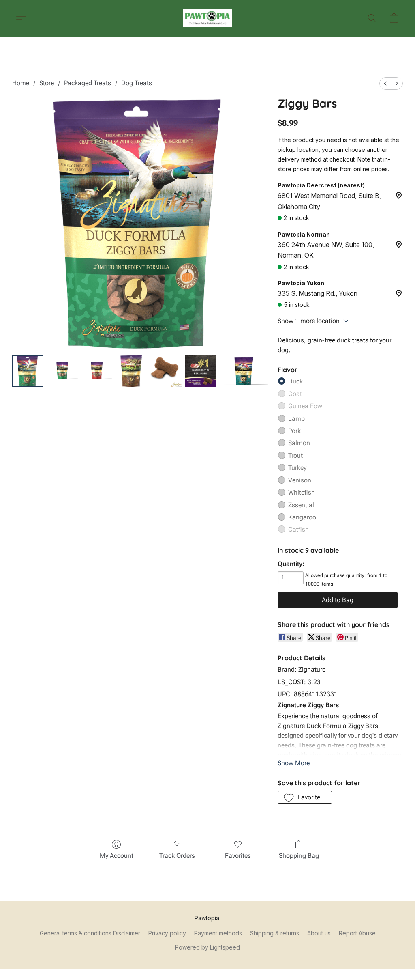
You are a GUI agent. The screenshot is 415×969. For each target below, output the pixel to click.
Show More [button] (294, 763)
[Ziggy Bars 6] (243, 371)
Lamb (296, 418)
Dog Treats (136, 83)
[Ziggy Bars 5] (200, 371)
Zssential (301, 505)
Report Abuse (357, 933)
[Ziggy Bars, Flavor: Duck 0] (27, 371)
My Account (116, 855)
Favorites (238, 855)
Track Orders (177, 855)
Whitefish (301, 492)
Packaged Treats (87, 83)
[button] (208, 18)
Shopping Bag (299, 855)
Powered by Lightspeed (207, 947)
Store (46, 83)
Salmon (299, 443)
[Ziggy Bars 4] (166, 371)
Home (20, 83)
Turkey (297, 468)
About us (319, 933)
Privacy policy (167, 933)
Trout (295, 455)
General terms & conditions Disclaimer (90, 933)
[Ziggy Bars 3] (131, 371)
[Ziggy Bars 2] (96, 371)
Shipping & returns (274, 933)
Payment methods (218, 933)
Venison (299, 480)
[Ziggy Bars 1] (62, 371)
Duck (295, 381)
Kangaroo (302, 517)
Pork (294, 431)
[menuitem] (385, 83)
